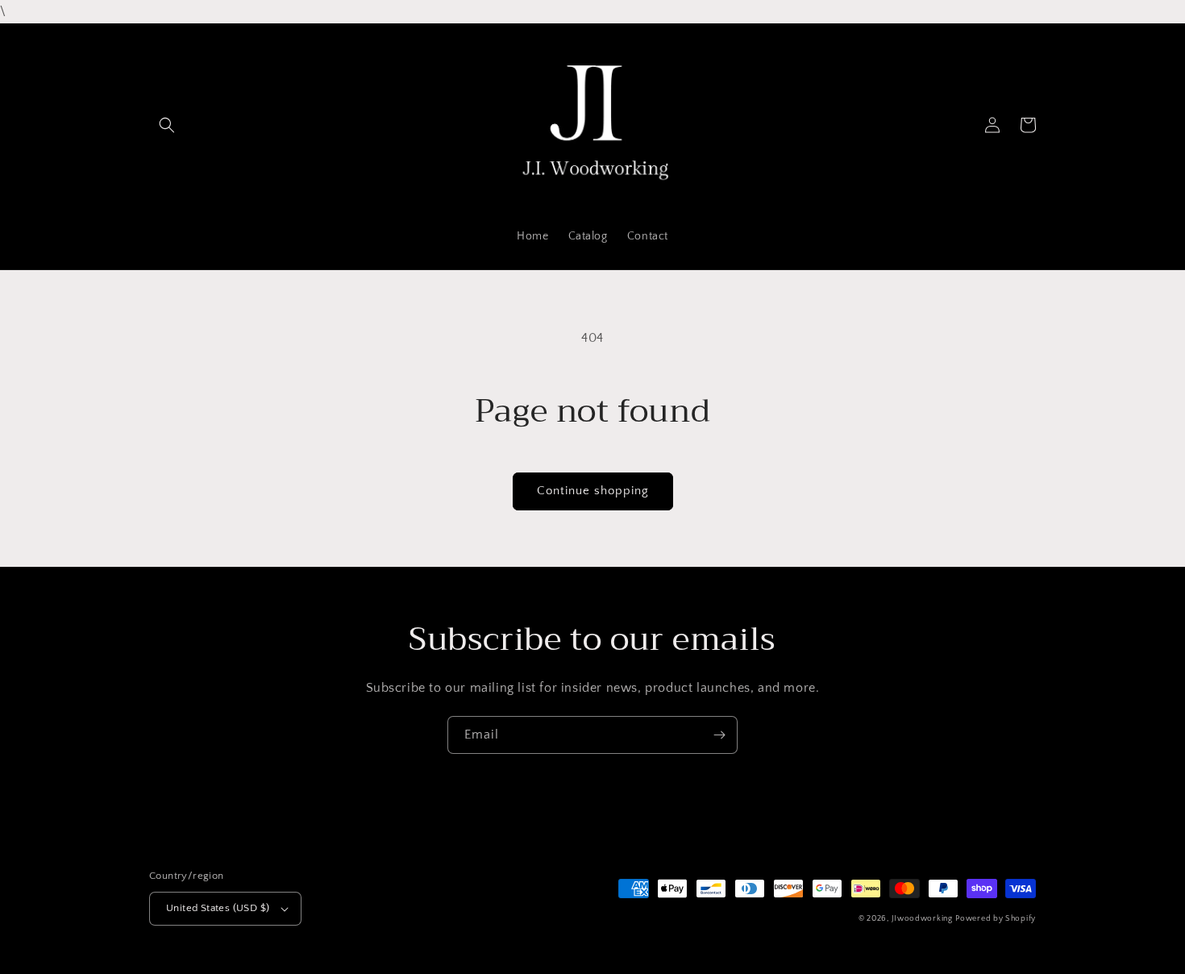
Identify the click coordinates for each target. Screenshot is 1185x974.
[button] (167, 125)
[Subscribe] (719, 735)
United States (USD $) (217, 908)
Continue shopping (593, 490)
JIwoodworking (922, 918)
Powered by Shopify (995, 918)
